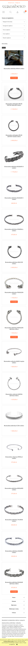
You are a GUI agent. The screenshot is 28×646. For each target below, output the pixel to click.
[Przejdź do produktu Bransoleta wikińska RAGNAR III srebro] (14, 156)
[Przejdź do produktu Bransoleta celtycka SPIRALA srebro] (14, 447)
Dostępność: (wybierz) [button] (7, 25)
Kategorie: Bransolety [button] (7, 21)
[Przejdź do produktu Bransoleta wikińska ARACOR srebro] (14, 251)
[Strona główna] (14, 6)
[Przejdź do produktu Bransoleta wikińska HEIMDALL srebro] (14, 219)
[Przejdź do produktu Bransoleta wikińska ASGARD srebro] (14, 541)
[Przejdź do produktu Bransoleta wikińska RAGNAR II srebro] (14, 188)
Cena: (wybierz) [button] (6, 33)
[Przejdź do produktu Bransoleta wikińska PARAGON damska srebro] (14, 317)
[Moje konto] (17, 12)
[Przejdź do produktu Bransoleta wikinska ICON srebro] (14, 416)
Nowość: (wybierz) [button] (7, 37)
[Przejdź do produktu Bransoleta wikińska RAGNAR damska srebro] (14, 572)
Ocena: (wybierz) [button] (6, 29)
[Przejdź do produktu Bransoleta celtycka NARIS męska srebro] (14, 351)
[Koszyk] (24, 12)
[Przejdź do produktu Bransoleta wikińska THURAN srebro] (14, 510)
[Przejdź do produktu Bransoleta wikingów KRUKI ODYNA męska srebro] (14, 125)
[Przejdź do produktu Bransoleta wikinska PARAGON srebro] (14, 283)
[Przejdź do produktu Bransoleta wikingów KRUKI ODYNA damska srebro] (14, 93)
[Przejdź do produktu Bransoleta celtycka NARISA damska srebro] (14, 383)
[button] (3, 12)
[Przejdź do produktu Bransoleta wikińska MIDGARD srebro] (14, 478)
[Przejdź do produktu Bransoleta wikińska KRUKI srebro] (14, 57)
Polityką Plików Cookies (9, 641)
